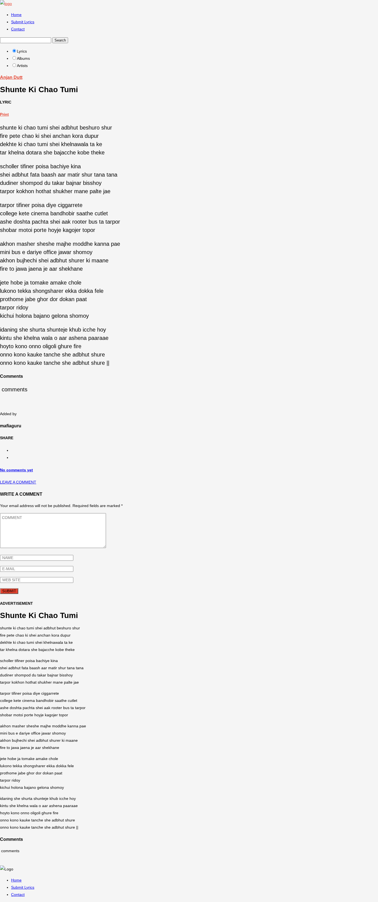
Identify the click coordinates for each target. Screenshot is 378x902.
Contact (18, 29)
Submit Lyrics (22, 22)
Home (16, 14)
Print (4, 114)
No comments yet (16, 470)
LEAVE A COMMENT (18, 482)
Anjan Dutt (11, 77)
